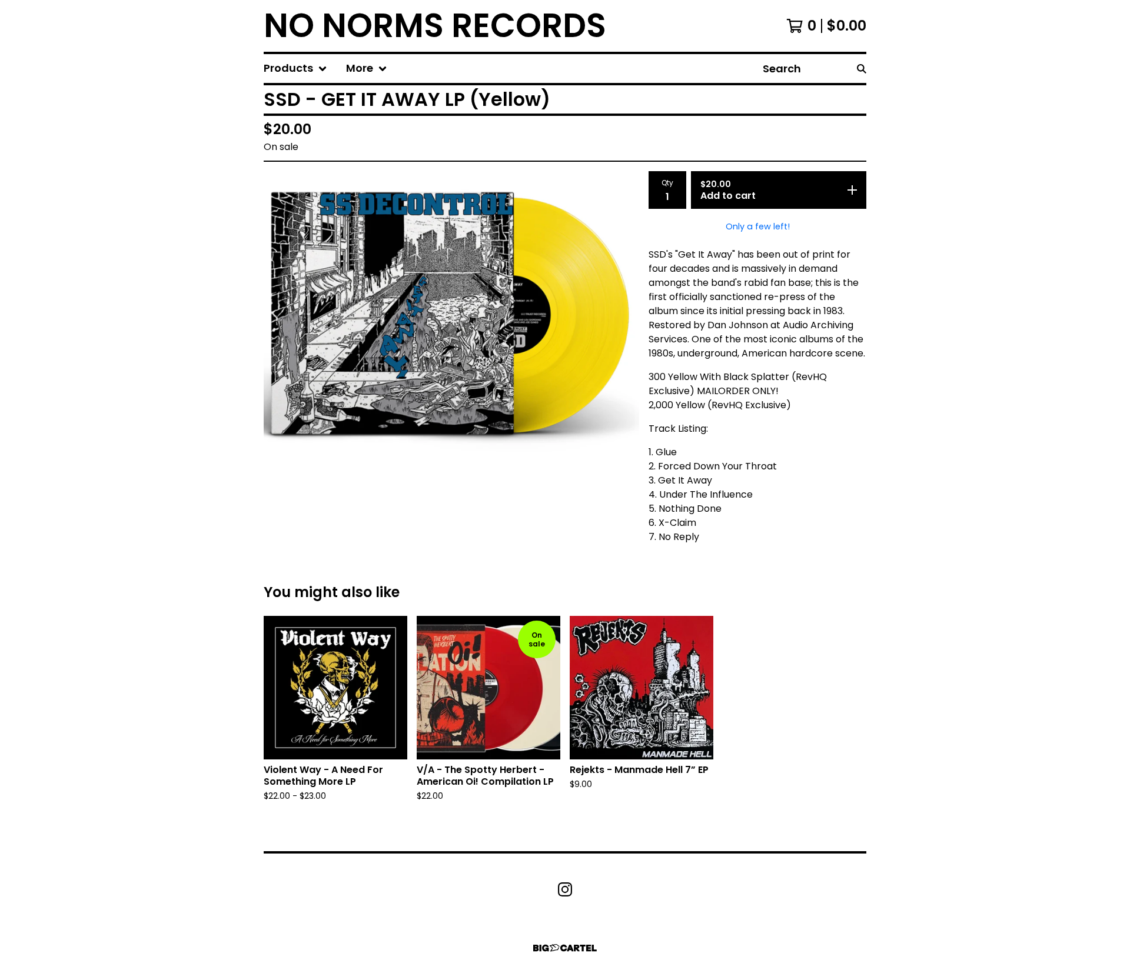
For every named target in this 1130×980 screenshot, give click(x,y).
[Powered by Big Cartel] (565, 947)
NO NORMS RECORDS (435, 25)
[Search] (861, 68)
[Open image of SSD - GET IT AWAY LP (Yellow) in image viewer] (451, 319)
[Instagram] (565, 889)
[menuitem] (295, 68)
